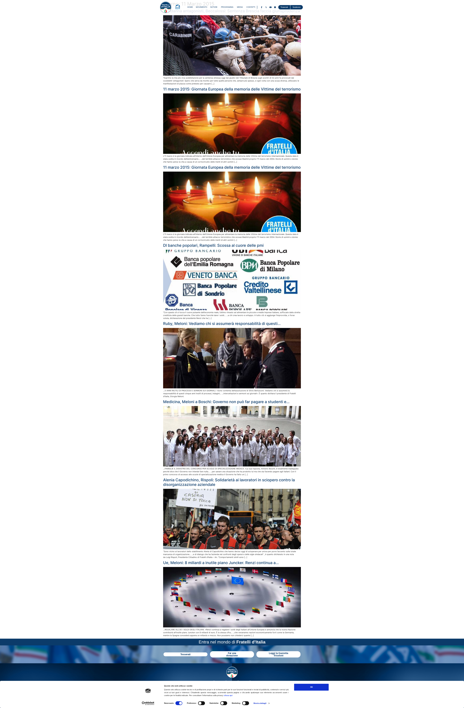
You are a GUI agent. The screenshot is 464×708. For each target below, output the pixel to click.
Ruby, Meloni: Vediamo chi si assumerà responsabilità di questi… (222, 323)
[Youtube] (270, 7)
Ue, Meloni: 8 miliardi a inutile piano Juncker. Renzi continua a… (221, 562)
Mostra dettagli (260, 703)
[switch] (201, 703)
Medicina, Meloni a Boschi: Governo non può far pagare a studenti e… (226, 401)
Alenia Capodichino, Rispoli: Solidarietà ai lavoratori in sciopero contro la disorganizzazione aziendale (229, 482)
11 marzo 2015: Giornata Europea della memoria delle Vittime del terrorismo (232, 89)
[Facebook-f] (262, 7)
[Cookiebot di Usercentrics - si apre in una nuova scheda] (148, 703)
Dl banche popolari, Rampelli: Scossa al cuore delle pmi (213, 245)
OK (311, 687)
